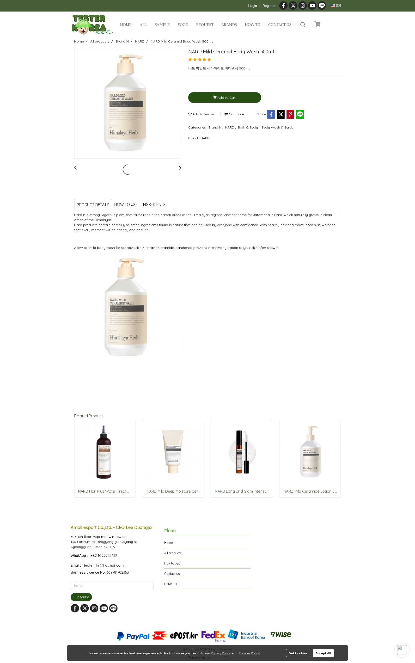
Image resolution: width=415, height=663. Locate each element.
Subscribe (81, 597)
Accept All (323, 653)
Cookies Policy (249, 653)
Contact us (280, 24)
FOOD (183, 24)
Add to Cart (226, 97)
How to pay (172, 563)
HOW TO (170, 584)
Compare (236, 114)
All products (173, 553)
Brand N (215, 127)
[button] (303, 24)
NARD (230, 127)
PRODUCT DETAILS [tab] (93, 204)
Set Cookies (298, 653)
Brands (229, 24)
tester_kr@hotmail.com (104, 565)
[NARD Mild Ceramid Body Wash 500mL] (127, 104)
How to (252, 24)
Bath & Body (248, 127)
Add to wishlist (204, 114)
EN (338, 5)
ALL (143, 24)
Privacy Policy (221, 653)
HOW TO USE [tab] (126, 204)
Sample (162, 24)
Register (269, 6)
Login (252, 6)
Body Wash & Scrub (277, 127)
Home (126, 24)
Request (205, 24)
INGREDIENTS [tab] (153, 204)
